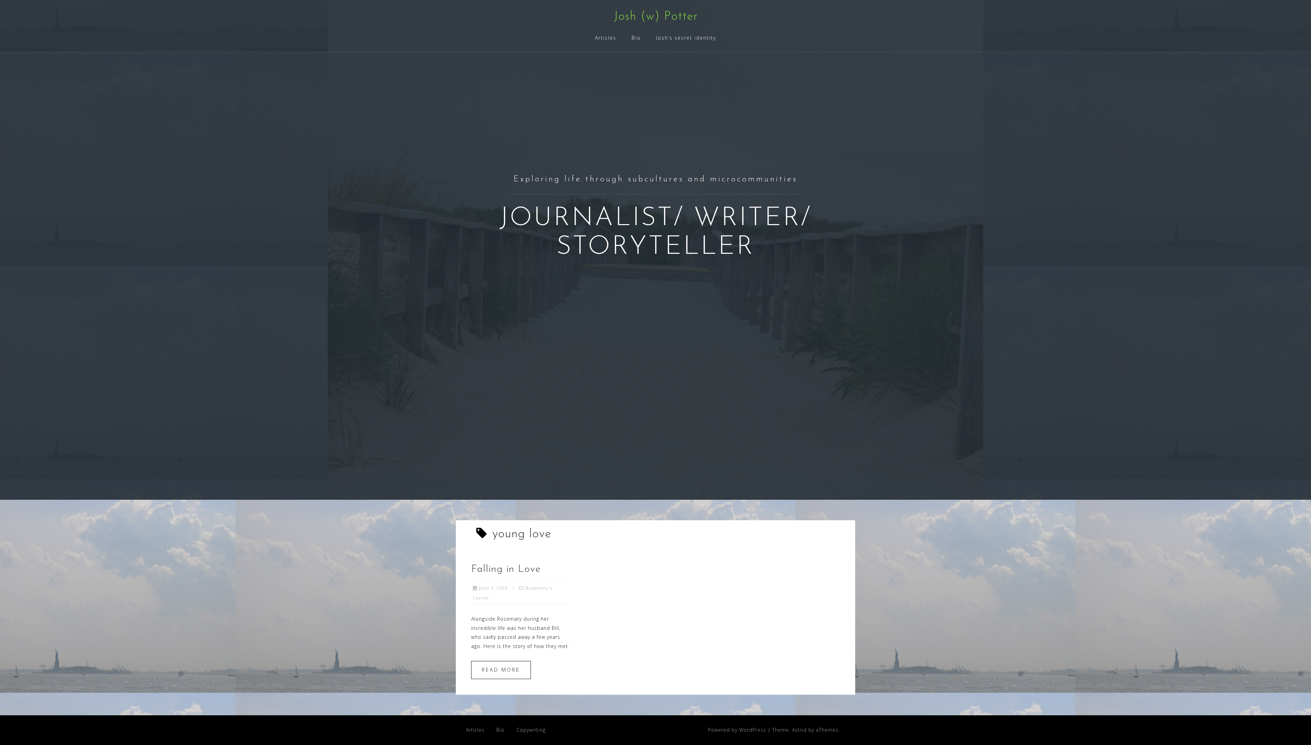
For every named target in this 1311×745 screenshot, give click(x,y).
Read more (501, 669)
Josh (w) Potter (656, 17)
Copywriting (531, 730)
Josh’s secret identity (686, 38)
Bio (636, 38)
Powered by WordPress (737, 730)
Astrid (799, 730)
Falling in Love (506, 569)
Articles (605, 38)
